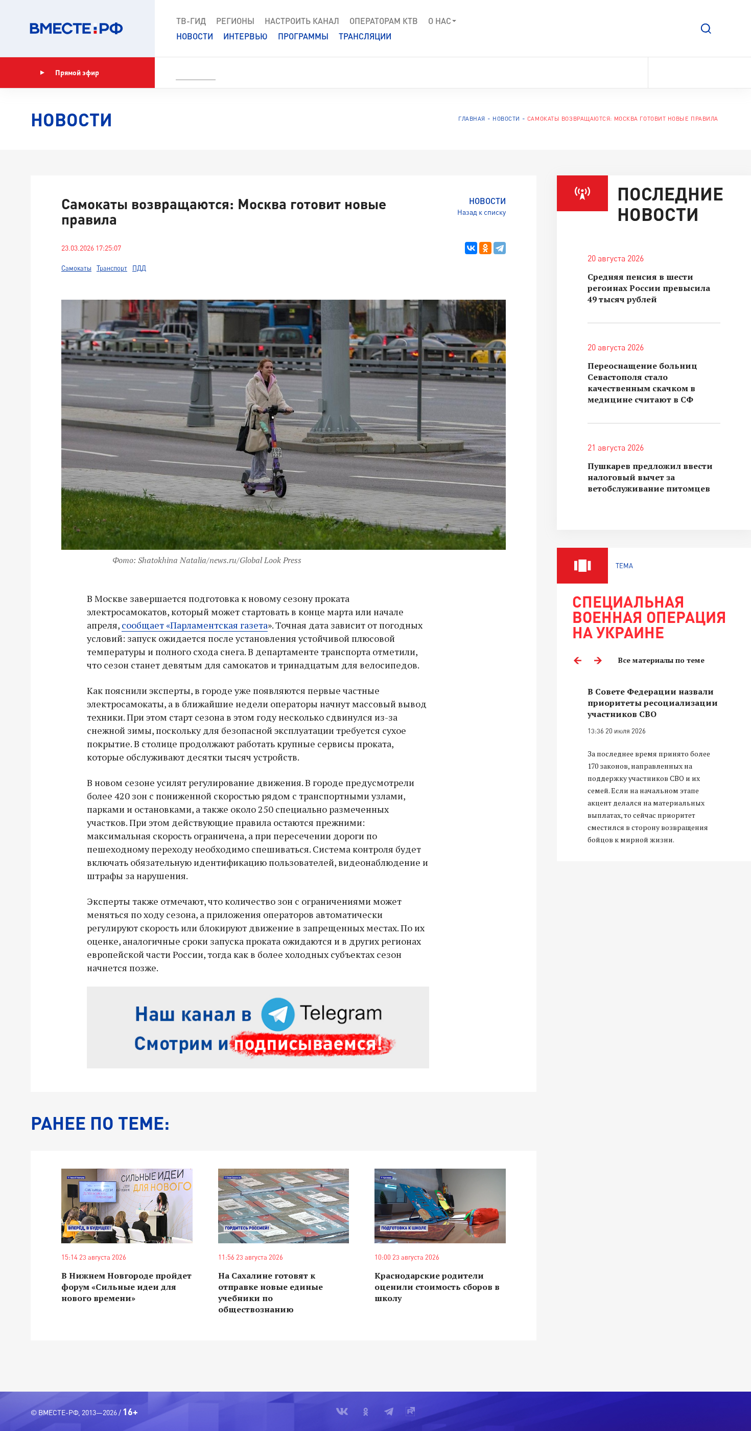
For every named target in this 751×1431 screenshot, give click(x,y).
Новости (194, 36)
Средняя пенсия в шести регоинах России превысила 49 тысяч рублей (649, 288)
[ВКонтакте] (471, 248)
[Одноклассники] (485, 248)
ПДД (139, 268)
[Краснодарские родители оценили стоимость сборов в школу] (440, 1206)
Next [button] (598, 660)
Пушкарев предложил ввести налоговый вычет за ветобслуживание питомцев (650, 477)
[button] (706, 28)
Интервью (245, 36)
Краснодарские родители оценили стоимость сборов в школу (437, 1287)
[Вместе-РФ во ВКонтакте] (663, 72)
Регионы (235, 21)
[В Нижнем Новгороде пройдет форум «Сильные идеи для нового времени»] (127, 1206)
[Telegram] (500, 248)
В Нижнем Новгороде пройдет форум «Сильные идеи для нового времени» (126, 1287)
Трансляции (365, 36)
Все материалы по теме (661, 660)
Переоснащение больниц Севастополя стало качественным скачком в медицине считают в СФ (642, 382)
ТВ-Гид (191, 21)
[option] (654, 765)
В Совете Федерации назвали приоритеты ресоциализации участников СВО (653, 703)
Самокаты (76, 268)
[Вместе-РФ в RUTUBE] (715, 72)
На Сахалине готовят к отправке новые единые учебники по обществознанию (270, 1292)
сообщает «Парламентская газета (195, 625)
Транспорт (112, 268)
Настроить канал (302, 21)
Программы (303, 36)
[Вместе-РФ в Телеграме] (699, 72)
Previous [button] (577, 660)
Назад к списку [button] (481, 212)
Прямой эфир (77, 72)
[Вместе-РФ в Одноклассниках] (682, 72)
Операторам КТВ (383, 21)
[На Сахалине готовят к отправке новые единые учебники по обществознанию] (283, 1206)
